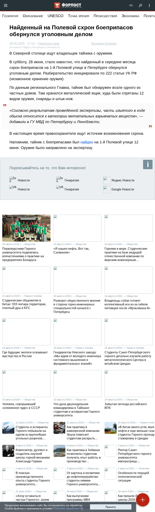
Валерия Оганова (103, 43)
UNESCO (56, 16)
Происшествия (105, 16)
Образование (33, 16)
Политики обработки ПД (68, 508)
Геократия (10, 16)
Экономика (130, 16)
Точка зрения (78, 16)
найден (87, 142)
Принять (110, 506)
